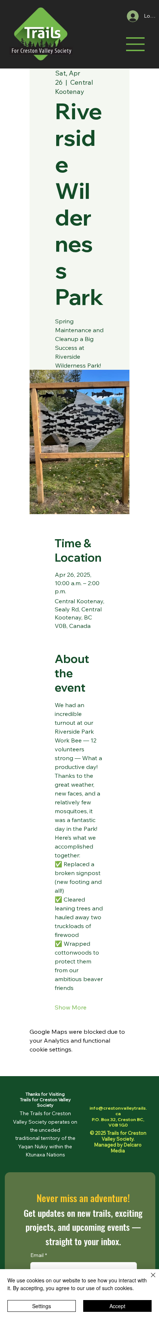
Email (38, 1255)
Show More (71, 1007)
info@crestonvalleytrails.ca (118, 1111)
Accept (117, 1306)
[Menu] (135, 44)
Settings (41, 1306)
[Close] (149, 1279)
